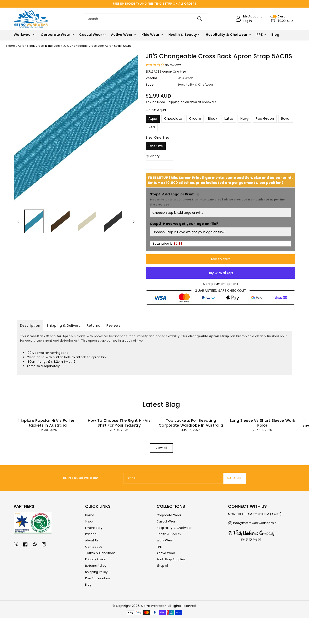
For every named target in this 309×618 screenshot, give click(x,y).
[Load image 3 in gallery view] (86, 221)
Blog (88, 584)
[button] (281, 18)
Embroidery (93, 528)
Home (10, 46)
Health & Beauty (169, 534)
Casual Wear (166, 521)
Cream (195, 118)
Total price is (167, 243)
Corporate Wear (169, 515)
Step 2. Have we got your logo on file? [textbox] (184, 223)
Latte (228, 118)
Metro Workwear (153, 606)
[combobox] (145, 18)
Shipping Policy (96, 572)
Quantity (153, 156)
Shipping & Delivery (63, 325)
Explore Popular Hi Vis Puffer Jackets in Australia (47, 423)
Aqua (152, 118)
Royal (286, 118)
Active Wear (166, 553)
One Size (155, 146)
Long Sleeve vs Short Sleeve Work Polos (263, 423)
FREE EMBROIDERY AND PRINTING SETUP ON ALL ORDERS (154, 3)
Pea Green (265, 118)
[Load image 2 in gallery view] (60, 221)
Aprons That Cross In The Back (39, 46)
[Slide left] (18, 221)
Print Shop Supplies (171, 559)
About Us (92, 540)
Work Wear (165, 540)
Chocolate (173, 118)
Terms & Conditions (100, 553)
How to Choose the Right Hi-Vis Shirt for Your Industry (119, 423)
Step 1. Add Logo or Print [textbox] (220, 199)
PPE (159, 547)
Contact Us (93, 547)
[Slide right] (133, 221)
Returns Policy (95, 566)
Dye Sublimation (97, 578)
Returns (93, 325)
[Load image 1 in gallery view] (34, 221)
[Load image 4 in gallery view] (113, 221)
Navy (244, 118)
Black (212, 118)
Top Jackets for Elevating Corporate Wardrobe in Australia (191, 423)
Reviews (113, 325)
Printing (90, 534)
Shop (89, 521)
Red (151, 127)
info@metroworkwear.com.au (256, 523)
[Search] (199, 18)
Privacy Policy (95, 559)
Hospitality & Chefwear (174, 528)
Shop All (162, 566)
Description (30, 325)
